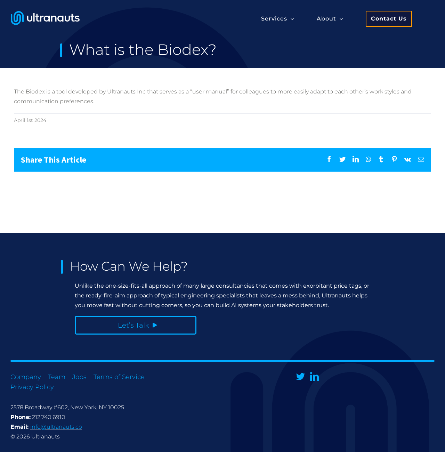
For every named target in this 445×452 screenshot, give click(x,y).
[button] (277, 18)
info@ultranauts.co (56, 427)
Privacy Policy (32, 387)
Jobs (79, 377)
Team (56, 377)
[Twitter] (300, 376)
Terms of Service (119, 377)
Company (25, 377)
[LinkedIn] (314, 376)
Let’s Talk (133, 325)
